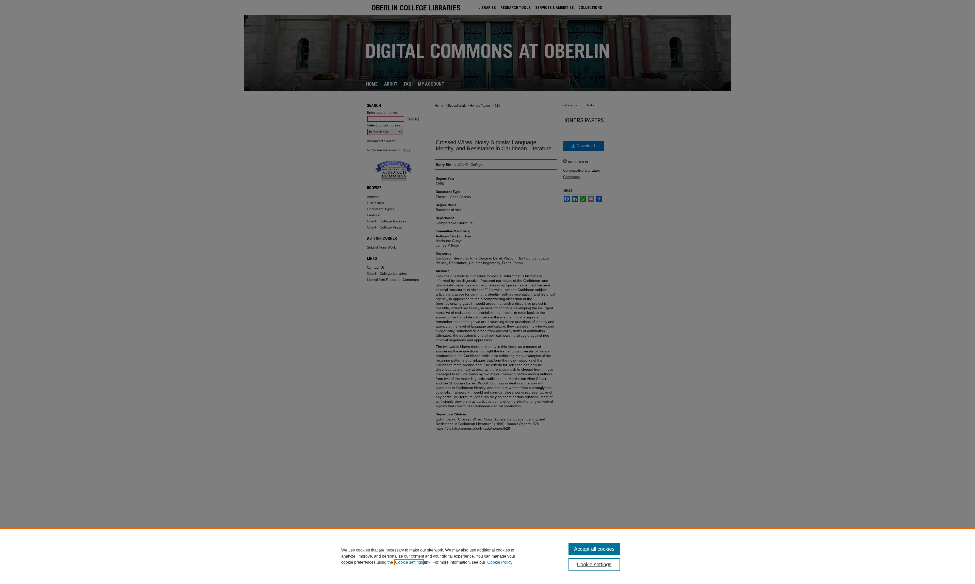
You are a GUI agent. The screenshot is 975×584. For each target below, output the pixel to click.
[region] (487, 556)
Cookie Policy (499, 562)
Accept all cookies (594, 549)
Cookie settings (409, 562)
